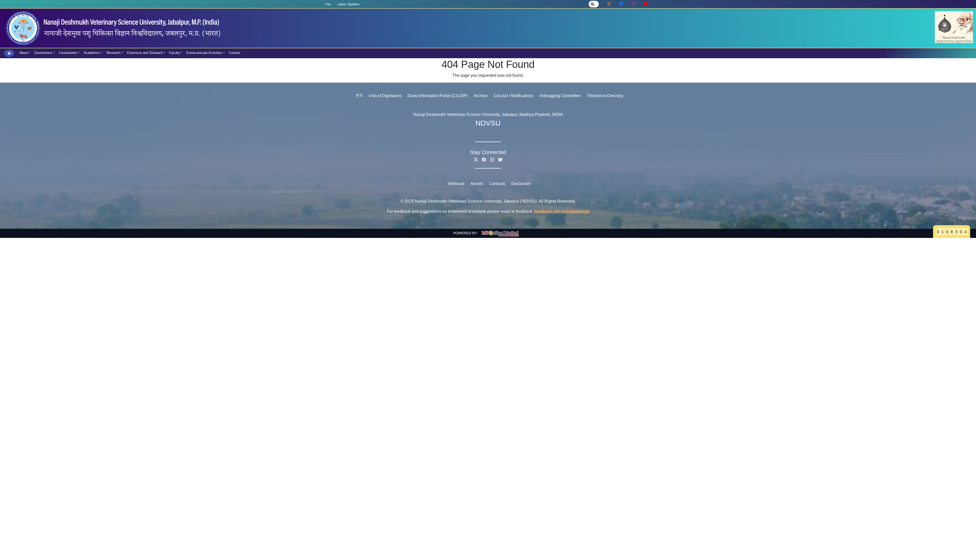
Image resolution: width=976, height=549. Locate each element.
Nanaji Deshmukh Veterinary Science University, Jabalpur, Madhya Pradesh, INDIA (488, 114)
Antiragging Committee (560, 96)
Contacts (497, 183)
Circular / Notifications (513, 96)
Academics (92, 53)
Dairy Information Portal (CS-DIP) (438, 96)
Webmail (456, 183)
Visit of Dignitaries (385, 96)
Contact (234, 53)
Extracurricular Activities (204, 53)
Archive (480, 96)
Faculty (174, 53)
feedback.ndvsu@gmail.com (561, 211)
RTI (359, 96)
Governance (43, 53)
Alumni (476, 183)
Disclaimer (521, 183)
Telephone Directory (605, 96)
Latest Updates (348, 4)
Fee (328, 4)
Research (113, 53)
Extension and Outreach (145, 53)
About (23, 53)
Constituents (68, 53)
